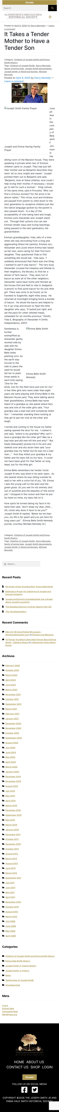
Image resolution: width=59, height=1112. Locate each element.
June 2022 (10, 685)
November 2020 (13, 728)
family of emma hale (14, 68)
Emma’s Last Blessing (42, 634)
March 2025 (11, 675)
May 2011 (10, 892)
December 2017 (13, 834)
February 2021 (12, 714)
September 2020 (13, 738)
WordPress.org (9, 1014)
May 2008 (10, 931)
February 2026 (12, 665)
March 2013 (11, 858)
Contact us (17, 1067)
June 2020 (10, 752)
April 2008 (10, 936)
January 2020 (12, 771)
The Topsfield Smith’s (15, 611)
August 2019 (11, 786)
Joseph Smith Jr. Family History (20, 966)
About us (35, 1062)
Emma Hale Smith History (17, 961)
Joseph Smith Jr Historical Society (21, 71)
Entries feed (8, 1008)
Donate (29, 2)
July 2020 (10, 747)
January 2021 (12, 718)
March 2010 (11, 916)
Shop (35, 1067)
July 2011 (10, 883)
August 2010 (11, 911)
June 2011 (10, 887)
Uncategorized (12, 985)
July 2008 (10, 921)
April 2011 (10, 897)
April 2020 (10, 762)
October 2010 (12, 907)
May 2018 (10, 820)
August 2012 (11, 863)
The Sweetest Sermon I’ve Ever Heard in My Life (28, 607)
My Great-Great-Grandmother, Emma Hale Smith (29, 586)
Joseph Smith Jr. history (17, 970)
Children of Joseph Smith (22, 65)
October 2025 (12, 670)
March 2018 (11, 825)
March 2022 (11, 689)
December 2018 (13, 810)
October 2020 (12, 733)
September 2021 (13, 704)
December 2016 (13, 844)
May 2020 (10, 757)
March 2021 (11, 709)
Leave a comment (14, 81)
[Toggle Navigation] (50, 17)
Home (19, 1062)
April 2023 (10, 680)
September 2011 (13, 878)
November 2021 (13, 694)
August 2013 (11, 854)
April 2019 (10, 800)
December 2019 (13, 776)
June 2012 (10, 868)
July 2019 (10, 791)
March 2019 (11, 805)
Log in (5, 1005)
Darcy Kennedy (38, 25)
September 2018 (13, 815)
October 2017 (12, 839)
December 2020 (13, 723)
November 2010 (13, 902)
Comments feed (10, 1011)
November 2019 (13, 781)
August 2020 (11, 743)
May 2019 (10, 796)
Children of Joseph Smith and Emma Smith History (30, 956)
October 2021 (12, 699)
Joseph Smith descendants (38, 68)
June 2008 (10, 926)
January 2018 (12, 829)
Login (47, 1067)
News (8, 975)
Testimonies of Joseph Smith (19, 980)
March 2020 (11, 767)
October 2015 (12, 849)
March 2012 (11, 873)
